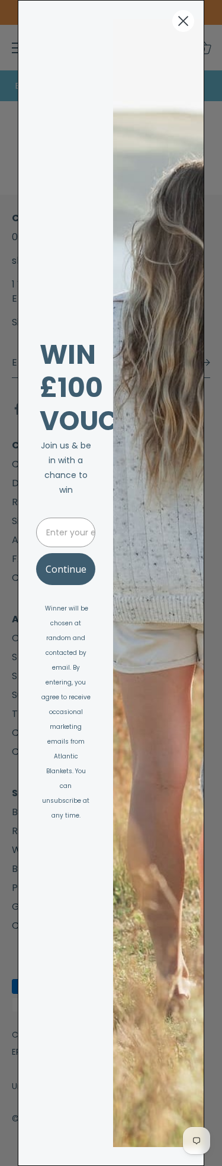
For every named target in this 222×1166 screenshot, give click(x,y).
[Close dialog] (183, 21)
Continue (66, 569)
